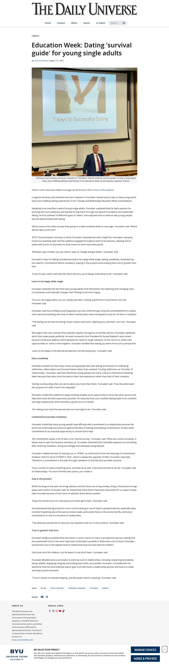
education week (57, 588)
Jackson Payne (41, 60)
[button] (164, 649)
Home (48, 22)
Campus (61, 22)
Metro (74, 22)
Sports (86, 22)
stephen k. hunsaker (76, 588)
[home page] (84, 12)
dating (43, 588)
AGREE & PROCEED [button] (145, 658)
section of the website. (103, 189)
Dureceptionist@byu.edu (22, 640)
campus (105, 588)
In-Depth (100, 22)
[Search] (123, 23)
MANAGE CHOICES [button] (145, 650)
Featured (94, 588)
